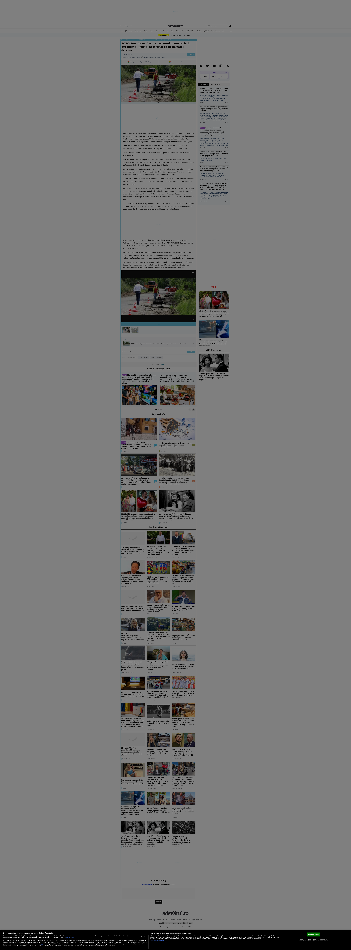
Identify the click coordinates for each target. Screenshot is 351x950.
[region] (175, 940)
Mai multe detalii (69, 937)
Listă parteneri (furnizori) (157, 940)
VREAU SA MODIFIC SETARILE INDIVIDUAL (313, 940)
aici (42, 944)
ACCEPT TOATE (313, 934)
